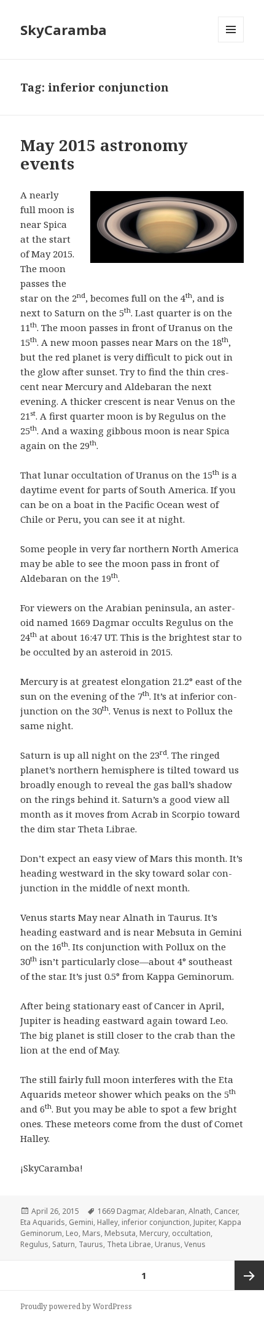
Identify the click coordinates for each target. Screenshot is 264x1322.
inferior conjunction (156, 1222)
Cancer (226, 1211)
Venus (195, 1244)
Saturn (63, 1244)
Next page (249, 1275)
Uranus (168, 1244)
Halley (107, 1222)
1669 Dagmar (121, 1211)
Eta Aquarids (42, 1222)
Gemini (81, 1222)
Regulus (34, 1244)
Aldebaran (166, 1211)
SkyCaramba (63, 29)
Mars (91, 1233)
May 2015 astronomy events (104, 154)
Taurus (91, 1244)
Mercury (153, 1233)
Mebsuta (120, 1233)
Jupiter (204, 1222)
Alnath (199, 1211)
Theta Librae (129, 1244)
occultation (191, 1233)
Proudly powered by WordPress (76, 1306)
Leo (72, 1233)
